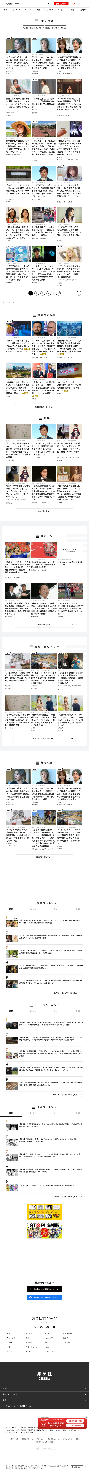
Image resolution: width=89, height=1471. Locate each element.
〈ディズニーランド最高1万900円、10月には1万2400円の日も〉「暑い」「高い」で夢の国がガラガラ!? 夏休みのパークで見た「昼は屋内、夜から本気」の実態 (44, 148)
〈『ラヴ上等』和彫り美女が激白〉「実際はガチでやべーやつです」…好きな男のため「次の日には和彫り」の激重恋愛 (68, 271)
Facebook (41, 1327)
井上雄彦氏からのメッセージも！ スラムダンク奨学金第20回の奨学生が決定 (43, 564)
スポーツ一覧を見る (43, 625)
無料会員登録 (61, 4)
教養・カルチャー (62, 338)
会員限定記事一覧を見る (43, 407)
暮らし (59, 96)
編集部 (65, 1338)
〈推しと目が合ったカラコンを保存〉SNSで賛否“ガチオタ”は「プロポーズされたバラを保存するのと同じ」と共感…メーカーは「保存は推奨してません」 (69, 148)
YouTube (47, 1327)
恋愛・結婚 (67, 1333)
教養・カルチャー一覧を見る (43, 738)
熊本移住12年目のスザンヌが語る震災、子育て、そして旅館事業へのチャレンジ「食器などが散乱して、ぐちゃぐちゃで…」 (18, 146)
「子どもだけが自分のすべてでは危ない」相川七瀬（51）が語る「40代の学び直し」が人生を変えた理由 (69, 231)
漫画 (72, 10)
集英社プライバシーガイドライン (33, 1439)
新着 (5, 10)
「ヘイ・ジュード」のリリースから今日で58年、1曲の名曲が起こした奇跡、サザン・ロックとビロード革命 (18, 189)
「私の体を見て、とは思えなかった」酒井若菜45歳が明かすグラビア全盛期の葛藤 (43, 103)
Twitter (35, 1327)
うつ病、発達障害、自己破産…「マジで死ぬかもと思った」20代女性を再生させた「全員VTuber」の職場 (69, 447)
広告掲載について (53, 1439)
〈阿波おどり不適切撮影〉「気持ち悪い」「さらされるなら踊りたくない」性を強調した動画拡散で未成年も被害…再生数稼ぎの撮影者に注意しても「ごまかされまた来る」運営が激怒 (50, 1053)
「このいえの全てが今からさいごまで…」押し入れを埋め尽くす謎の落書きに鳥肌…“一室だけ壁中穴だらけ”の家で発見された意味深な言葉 (18, 450)
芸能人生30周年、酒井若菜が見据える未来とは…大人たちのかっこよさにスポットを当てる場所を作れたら (18, 103)
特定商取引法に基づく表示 (44, 1442)
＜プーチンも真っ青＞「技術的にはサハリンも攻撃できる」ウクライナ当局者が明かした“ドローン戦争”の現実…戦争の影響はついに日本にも (43, 347)
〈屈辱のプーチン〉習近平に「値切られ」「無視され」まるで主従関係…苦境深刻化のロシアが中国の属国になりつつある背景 (43, 389)
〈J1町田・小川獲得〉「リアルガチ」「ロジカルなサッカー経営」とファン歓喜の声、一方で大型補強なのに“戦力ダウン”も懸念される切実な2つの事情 (17, 567)
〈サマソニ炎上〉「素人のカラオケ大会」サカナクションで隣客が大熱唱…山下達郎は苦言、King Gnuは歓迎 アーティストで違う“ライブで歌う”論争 (18, 273)
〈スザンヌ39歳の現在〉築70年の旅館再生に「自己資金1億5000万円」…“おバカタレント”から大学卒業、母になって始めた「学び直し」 (69, 105)
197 (58, 293)
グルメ (47, 1347)
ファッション (49, 1351)
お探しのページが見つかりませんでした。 (70, 563)
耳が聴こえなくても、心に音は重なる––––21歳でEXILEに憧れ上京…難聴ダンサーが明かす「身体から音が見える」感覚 (43, 62)
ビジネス (50, 10)
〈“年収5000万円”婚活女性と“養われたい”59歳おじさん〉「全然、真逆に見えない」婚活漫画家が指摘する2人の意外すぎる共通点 (69, 62)
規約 (77, 1439)
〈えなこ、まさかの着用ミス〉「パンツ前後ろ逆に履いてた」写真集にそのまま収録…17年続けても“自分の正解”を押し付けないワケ (69, 190)
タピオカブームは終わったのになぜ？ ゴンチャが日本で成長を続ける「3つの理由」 (69, 386)
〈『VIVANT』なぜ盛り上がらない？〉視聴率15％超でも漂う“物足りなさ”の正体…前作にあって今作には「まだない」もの (44, 190)
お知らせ (66, 1342)
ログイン (75, 4)
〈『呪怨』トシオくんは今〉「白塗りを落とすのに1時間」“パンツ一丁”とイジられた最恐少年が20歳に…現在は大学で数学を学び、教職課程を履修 (44, 273)
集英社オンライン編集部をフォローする (46, 1289)
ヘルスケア (48, 1338)
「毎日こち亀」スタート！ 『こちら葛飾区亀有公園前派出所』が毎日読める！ (47, 1186)
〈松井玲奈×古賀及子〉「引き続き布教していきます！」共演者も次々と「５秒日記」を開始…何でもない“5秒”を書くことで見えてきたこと (43, 720)
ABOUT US (14, 1439)
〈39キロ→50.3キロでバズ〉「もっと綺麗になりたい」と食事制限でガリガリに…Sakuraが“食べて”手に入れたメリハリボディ (18, 232)
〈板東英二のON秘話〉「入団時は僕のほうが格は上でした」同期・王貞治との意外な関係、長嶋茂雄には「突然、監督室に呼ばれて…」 (17, 608)
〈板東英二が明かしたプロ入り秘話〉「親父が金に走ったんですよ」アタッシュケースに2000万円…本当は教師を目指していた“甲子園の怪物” (44, 608)
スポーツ (7, 559)
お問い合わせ (67, 1439)
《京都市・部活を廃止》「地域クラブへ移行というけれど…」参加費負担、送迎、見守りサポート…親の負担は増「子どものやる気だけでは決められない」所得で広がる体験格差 (43, 838)
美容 (46, 1342)
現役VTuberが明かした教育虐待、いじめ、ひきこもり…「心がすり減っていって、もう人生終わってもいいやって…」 (18, 491)
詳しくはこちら (77, 1467)
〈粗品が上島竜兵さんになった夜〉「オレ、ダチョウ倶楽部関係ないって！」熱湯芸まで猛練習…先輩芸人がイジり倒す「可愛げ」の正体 (43, 492)
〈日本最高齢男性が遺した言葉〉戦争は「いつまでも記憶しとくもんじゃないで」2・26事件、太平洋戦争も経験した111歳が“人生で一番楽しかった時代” (69, 492)
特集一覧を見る (43, 511)
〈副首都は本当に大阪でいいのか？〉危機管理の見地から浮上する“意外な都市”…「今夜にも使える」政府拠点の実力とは (18, 387)
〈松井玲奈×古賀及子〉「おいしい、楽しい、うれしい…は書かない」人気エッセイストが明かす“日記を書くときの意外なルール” (70, 720)
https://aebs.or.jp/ (27, 1432)
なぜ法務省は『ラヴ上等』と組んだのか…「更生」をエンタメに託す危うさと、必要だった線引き (43, 231)
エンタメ (61, 10)
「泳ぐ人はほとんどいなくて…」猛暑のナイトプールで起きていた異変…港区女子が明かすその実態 (18, 345)
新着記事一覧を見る (43, 857)
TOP (3, 302)
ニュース (28, 10)
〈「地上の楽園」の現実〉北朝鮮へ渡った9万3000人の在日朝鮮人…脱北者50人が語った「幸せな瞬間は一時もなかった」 (17, 676)
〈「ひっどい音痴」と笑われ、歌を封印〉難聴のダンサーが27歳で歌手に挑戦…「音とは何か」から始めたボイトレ (18, 62)
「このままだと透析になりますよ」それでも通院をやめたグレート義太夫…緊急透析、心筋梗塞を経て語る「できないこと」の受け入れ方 (70, 678)
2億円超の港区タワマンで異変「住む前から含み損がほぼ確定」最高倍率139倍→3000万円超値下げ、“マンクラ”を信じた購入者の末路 (69, 347)
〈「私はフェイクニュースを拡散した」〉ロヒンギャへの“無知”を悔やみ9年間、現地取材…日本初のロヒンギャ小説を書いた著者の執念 (44, 678)
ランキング (17, 10)
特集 (38, 10)
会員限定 (83, 10)
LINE (53, 1327)
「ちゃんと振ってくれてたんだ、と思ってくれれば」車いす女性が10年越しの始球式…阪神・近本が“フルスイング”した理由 (70, 608)
